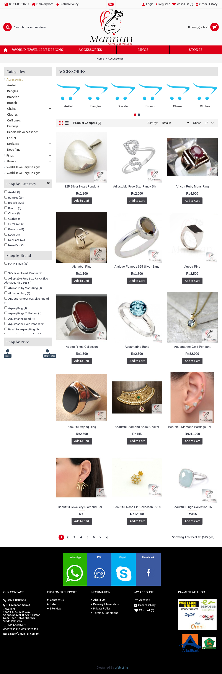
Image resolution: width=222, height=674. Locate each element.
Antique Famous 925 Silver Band (137, 266)
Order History (146, 604)
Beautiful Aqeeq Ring (81, 426)
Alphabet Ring (81, 266)
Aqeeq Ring (192, 266)
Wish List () (146, 610)
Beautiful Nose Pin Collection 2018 (137, 507)
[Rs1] (7, 350)
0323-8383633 (17, 599)
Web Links (122, 667)
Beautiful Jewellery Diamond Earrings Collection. (82, 507)
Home (100, 58)
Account (144, 599)
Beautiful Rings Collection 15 (192, 507)
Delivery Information (106, 604)
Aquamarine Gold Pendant (192, 346)
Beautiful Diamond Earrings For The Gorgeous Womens (193, 426)
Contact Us (57, 599)
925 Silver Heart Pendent (82, 186)
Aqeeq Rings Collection (82, 346)
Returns (55, 604)
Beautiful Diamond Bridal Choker (137, 426)
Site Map (55, 608)
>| (107, 537)
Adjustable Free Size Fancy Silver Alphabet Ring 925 (138, 186)
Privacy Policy (101, 608)
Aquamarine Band (137, 346)
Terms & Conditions (105, 612)
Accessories (116, 58)
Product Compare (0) (87, 122)
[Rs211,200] (47, 350)
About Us (99, 599)
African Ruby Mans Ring (192, 186)
